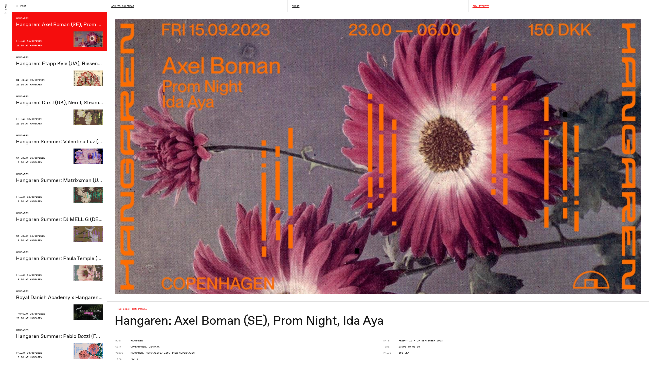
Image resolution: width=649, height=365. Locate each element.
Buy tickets (481, 6)
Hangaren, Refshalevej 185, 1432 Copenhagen (162, 352)
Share (295, 6)
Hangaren (137, 340)
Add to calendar (122, 6)
